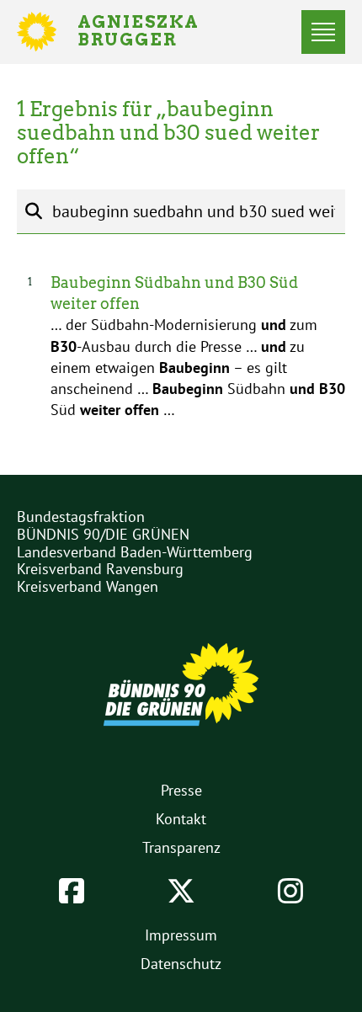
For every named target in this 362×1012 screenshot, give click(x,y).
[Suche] (33, 211)
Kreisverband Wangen (87, 586)
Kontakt (181, 818)
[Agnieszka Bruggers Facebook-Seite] (71, 890)
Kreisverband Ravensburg (100, 568)
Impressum (181, 935)
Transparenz (181, 847)
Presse (181, 790)
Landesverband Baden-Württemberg (135, 552)
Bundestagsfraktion (81, 516)
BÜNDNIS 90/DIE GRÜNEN (103, 534)
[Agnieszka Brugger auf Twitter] (181, 890)
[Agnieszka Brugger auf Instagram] (290, 890)
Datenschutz (181, 963)
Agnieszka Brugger (148, 32)
